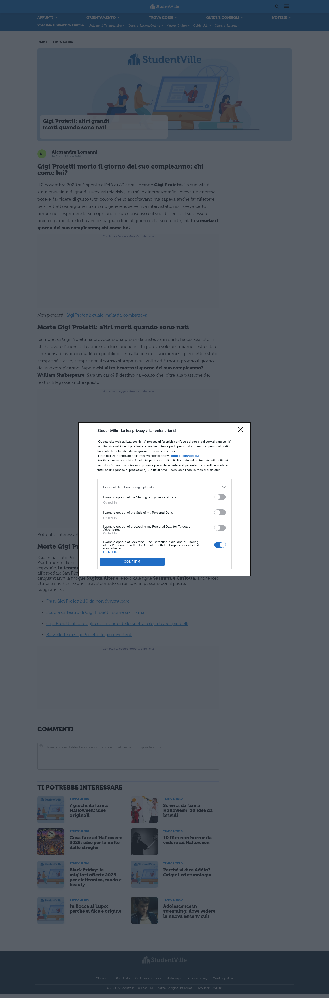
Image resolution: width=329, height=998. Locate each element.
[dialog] (164, 499)
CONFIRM (132, 561)
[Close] (242, 431)
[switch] (220, 497)
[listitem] (164, 487)
